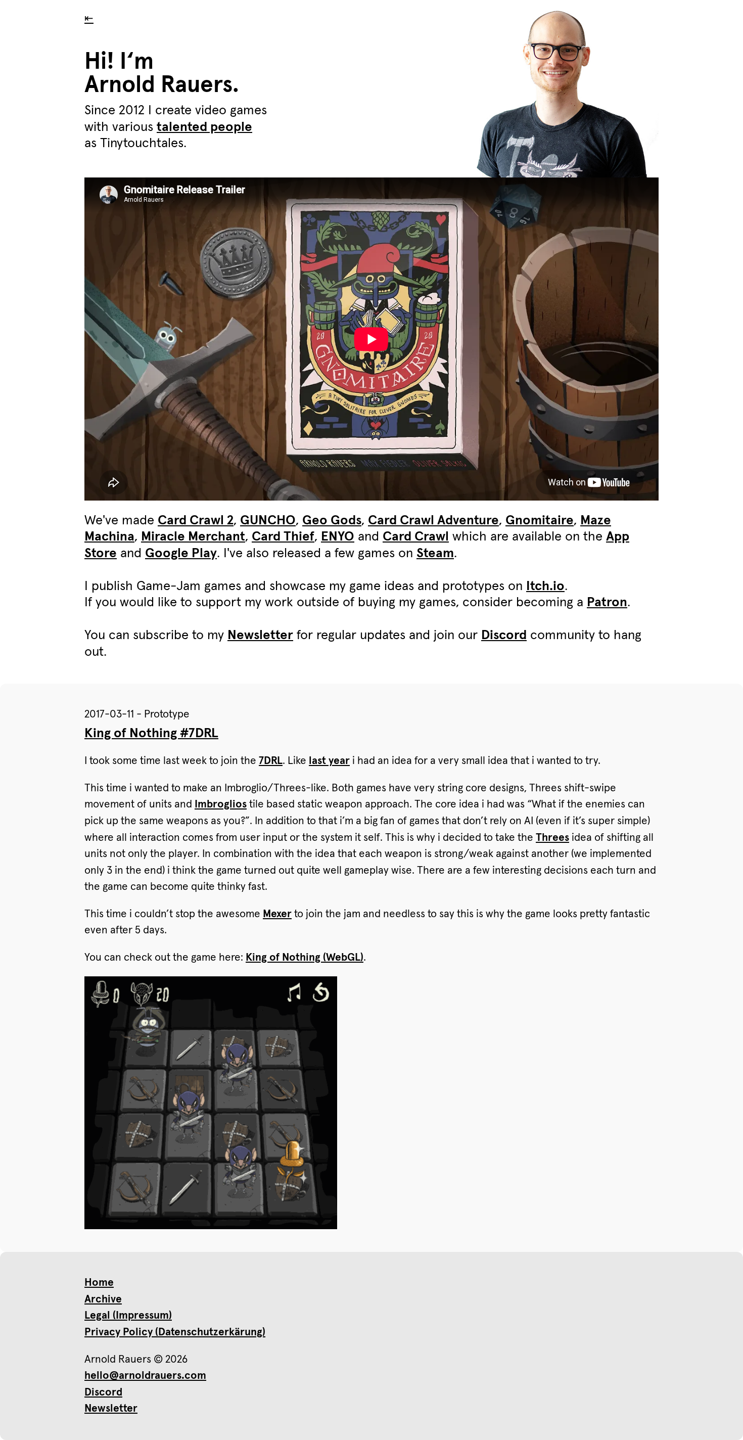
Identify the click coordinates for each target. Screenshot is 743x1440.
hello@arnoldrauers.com (145, 1375)
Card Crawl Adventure (433, 520)
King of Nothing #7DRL (151, 733)
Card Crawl (416, 537)
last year (329, 760)
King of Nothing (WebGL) (304, 957)
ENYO (337, 537)
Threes (552, 837)
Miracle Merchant (193, 537)
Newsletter (260, 635)
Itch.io (545, 586)
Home (99, 1282)
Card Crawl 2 (196, 520)
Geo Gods (331, 520)
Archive (103, 1299)
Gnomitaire (539, 520)
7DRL (271, 760)
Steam (435, 553)
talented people (204, 127)
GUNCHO (268, 520)
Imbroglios (221, 804)
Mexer (277, 914)
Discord (504, 635)
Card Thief (283, 537)
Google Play (181, 553)
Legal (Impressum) (128, 1315)
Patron (607, 602)
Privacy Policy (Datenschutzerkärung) (174, 1332)
